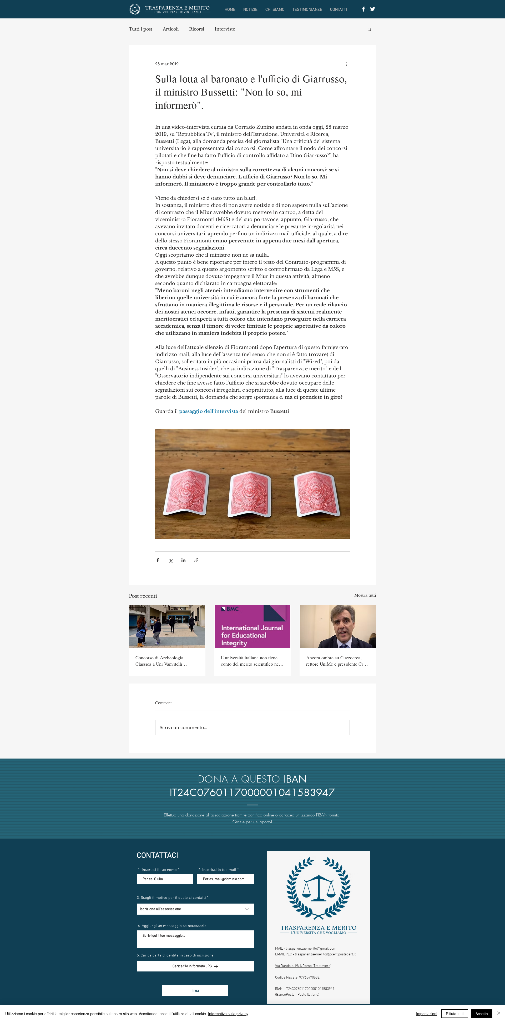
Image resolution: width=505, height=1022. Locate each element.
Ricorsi (196, 29)
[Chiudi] (499, 1013)
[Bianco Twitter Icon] (372, 9)
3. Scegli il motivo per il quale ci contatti (171, 898)
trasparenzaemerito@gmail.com (311, 948)
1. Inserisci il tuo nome (157, 870)
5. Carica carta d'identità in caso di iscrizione (175, 956)
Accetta (482, 1013)
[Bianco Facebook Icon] (363, 9)
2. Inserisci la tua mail (217, 870)
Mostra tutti (365, 595)
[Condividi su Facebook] (157, 560)
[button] (369, 29)
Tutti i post (140, 29)
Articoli (171, 29)
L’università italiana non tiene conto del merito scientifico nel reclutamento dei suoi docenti (250, 660)
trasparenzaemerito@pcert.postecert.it (325, 954)
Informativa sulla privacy (228, 1013)
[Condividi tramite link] (196, 560)
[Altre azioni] (347, 64)
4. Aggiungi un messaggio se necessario (172, 926)
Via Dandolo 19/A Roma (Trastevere (302, 966)
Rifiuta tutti (454, 1013)
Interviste (225, 29)
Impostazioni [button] (426, 1013)
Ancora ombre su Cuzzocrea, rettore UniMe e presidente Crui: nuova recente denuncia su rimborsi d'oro (337, 660)
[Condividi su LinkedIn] (183, 560)
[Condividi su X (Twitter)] (170, 560)
